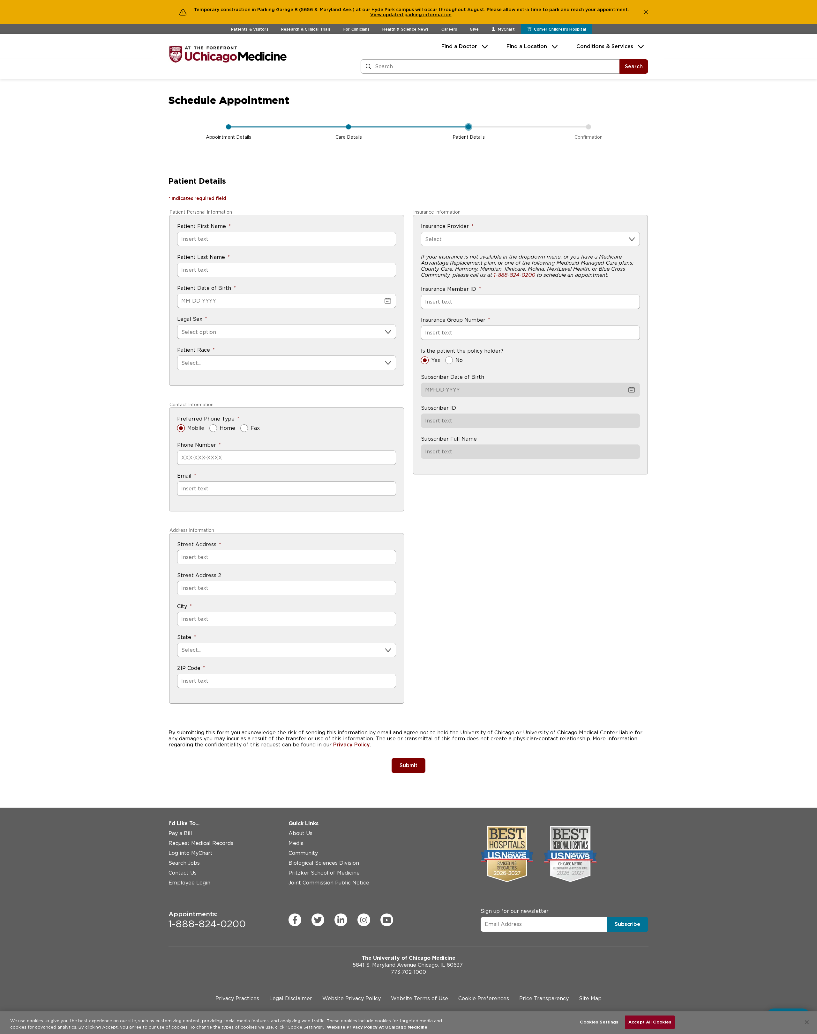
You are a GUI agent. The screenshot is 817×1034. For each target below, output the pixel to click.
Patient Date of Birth (204, 288)
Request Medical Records (201, 843)
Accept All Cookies (649, 1022)
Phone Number (196, 445)
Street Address (196, 544)
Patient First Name (201, 226)
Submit (408, 765)
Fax (255, 428)
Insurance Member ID (448, 289)
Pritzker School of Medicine (324, 873)
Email (184, 476)
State (184, 637)
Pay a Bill (180, 833)
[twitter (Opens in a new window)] (317, 919)
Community (303, 853)
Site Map (590, 998)
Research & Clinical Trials (306, 29)
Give (474, 29)
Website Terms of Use (419, 998)
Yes (435, 360)
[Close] (807, 1022)
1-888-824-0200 (514, 275)
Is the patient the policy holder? (462, 351)
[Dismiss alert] (645, 12)
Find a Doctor (459, 46)
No (459, 360)
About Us (300, 833)
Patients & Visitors (249, 29)
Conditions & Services (604, 46)
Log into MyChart (191, 853)
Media (296, 843)
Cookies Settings (599, 1022)
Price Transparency (544, 998)
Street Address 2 (199, 575)
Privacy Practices (237, 998)
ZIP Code (188, 668)
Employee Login (189, 883)
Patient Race (193, 350)
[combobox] (182, 332)
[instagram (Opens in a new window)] (363, 919)
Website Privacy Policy (351, 998)
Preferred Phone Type (206, 419)
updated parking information (417, 14)
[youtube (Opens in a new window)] (386, 919)
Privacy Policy (351, 745)
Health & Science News (405, 29)
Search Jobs (184, 863)
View (376, 14)
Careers (449, 29)
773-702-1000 (408, 972)
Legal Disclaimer (290, 998)
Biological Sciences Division (324, 863)
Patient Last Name (201, 257)
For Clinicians (356, 29)
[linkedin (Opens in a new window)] (340, 919)
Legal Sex (189, 319)
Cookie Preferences (483, 998)
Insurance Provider (445, 226)
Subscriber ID (438, 408)
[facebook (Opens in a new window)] (295, 919)
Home (227, 428)
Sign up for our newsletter (515, 911)
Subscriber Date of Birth (452, 377)
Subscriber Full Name (449, 439)
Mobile (195, 428)
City (182, 606)
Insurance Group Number (453, 320)
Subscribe (627, 924)
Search (634, 66)
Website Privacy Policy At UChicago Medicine (377, 1027)
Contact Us (183, 873)
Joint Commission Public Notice (329, 883)
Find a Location (526, 46)
